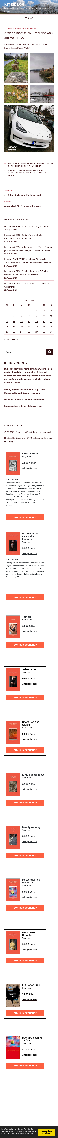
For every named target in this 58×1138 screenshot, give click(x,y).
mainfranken (28, 163)
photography (23, 166)
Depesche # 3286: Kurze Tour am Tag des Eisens (27, 226)
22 (36, 326)
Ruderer (37, 170)
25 (7, 331)
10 (51, 315)
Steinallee (40, 173)
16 (44, 321)
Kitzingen (13, 163)
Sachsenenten (16, 173)
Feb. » (15, 339)
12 (14, 321)
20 (21, 326)
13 (21, 321)
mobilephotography (19, 170)
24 (51, 326)
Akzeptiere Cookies (46, 1132)
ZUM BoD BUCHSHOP (25, 517)
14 (29, 321)
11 (7, 321)
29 (36, 331)
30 (44, 331)
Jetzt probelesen (29, 468)
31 (51, 331)
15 (36, 321)
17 (51, 321)
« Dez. (7, 339)
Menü (30, 18)
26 (14, 331)
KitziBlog (14, 4)
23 (44, 326)
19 (14, 326)
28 (29, 331)
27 (21, 331)
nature (41, 163)
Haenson (32, 29)
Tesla (11, 175)
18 (7, 326)
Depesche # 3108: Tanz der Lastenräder (33, 432)
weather (37, 166)
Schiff (29, 173)
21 (29, 326)
